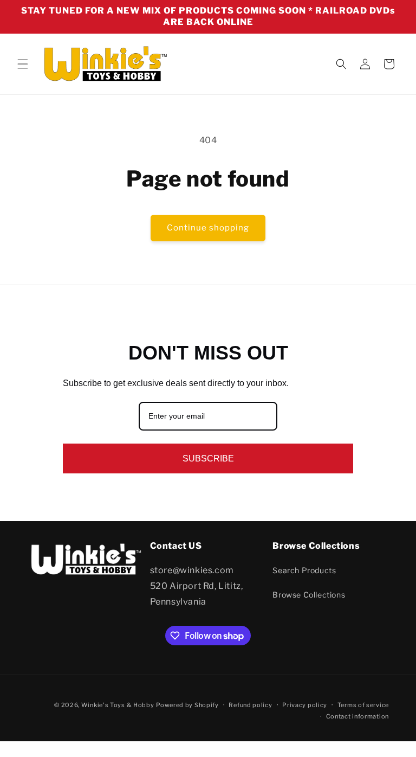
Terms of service (363, 705)
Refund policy (250, 705)
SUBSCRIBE (208, 458)
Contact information (357, 716)
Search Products (304, 570)
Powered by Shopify (187, 705)
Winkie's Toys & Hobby (117, 705)
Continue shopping (208, 228)
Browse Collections (308, 594)
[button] (23, 64)
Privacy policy (304, 705)
